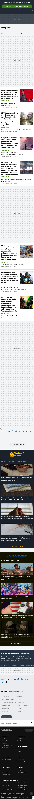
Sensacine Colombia (22, 787)
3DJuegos (20, 738)
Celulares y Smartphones (9, 702)
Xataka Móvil (5, 741)
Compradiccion (6, 774)
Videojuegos (5, 100)
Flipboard (23, 431)
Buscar (31, 723)
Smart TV (12, 462)
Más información (25, 797)
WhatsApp (29, 33)
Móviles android (6, 708)
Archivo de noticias (18, 444)
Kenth (7, 107)
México (19, 708)
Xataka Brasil (5, 785)
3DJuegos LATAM (21, 783)
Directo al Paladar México (8, 789)
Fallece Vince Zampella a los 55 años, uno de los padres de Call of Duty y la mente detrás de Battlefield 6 (9, 94)
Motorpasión (20, 759)
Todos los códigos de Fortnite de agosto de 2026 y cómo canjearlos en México (16, 597)
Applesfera (4, 743)
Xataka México (5, 783)
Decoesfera (5, 772)
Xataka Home (17, 455)
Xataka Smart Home (7, 745)
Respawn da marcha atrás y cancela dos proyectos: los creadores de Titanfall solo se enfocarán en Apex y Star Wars (9, 143)
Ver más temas (6, 717)
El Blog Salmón (21, 770)
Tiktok (30, 431)
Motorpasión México (22, 789)
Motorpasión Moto (22, 762)
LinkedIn (27, 431)
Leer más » (8, 105)
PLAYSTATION (5, 561)
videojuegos (5, 711)
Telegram (16, 431)
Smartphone (21, 33)
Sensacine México (22, 785)
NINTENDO (18, 561)
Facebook (5, 431)
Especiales (20, 699)
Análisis (22, 665)
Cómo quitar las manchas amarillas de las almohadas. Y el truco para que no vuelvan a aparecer (16, 498)
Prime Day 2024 (30, 665)
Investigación (14, 665)
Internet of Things (22, 462)
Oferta (14, 33)
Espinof (19, 751)
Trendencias (5, 770)
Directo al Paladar (6, 759)
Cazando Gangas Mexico (8, 699)
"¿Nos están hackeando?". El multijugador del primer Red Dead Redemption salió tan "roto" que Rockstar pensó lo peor (16, 577)
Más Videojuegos (16, 643)
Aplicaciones (21, 702)
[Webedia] (6, 731)
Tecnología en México (23, 705)
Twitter (1, 431)
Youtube (8, 431)
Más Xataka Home (16, 546)
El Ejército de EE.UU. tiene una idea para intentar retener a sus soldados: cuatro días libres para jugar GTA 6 (17, 616)
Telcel (19, 711)
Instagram (12, 431)
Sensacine (20, 749)
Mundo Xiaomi (5, 747)
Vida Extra (20, 741)
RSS (19, 431)
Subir (27, 730)
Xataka (3, 738)
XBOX (12, 561)
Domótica (4, 462)
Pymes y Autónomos (22, 772)
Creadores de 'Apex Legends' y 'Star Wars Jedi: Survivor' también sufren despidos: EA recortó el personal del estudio (9, 277)
